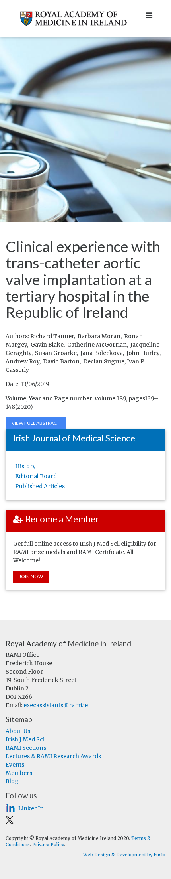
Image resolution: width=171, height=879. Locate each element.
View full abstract (36, 423)
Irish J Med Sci (25, 739)
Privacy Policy (48, 844)
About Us (18, 731)
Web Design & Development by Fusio (124, 854)
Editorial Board (36, 476)
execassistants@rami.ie (55, 705)
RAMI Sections (26, 747)
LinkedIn (31, 808)
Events (15, 764)
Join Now (31, 576)
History (25, 466)
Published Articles (40, 486)
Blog (12, 781)
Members (19, 773)
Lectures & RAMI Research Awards (53, 756)
